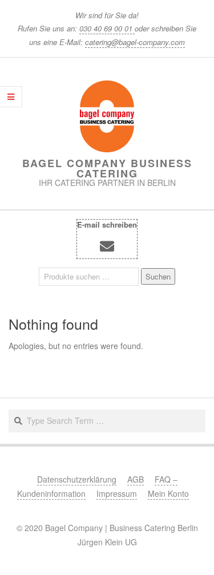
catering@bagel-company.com (135, 42)
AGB (135, 479)
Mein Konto (168, 493)
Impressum (116, 493)
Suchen (158, 276)
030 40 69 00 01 (107, 28)
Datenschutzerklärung (76, 479)
